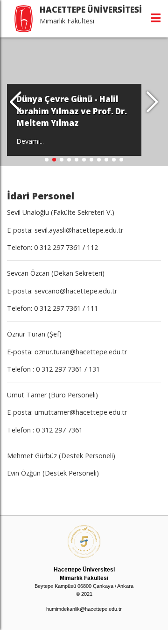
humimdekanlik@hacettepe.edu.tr (84, 609)
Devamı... (30, 141)
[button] (152, 102)
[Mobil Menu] (155, 18)
